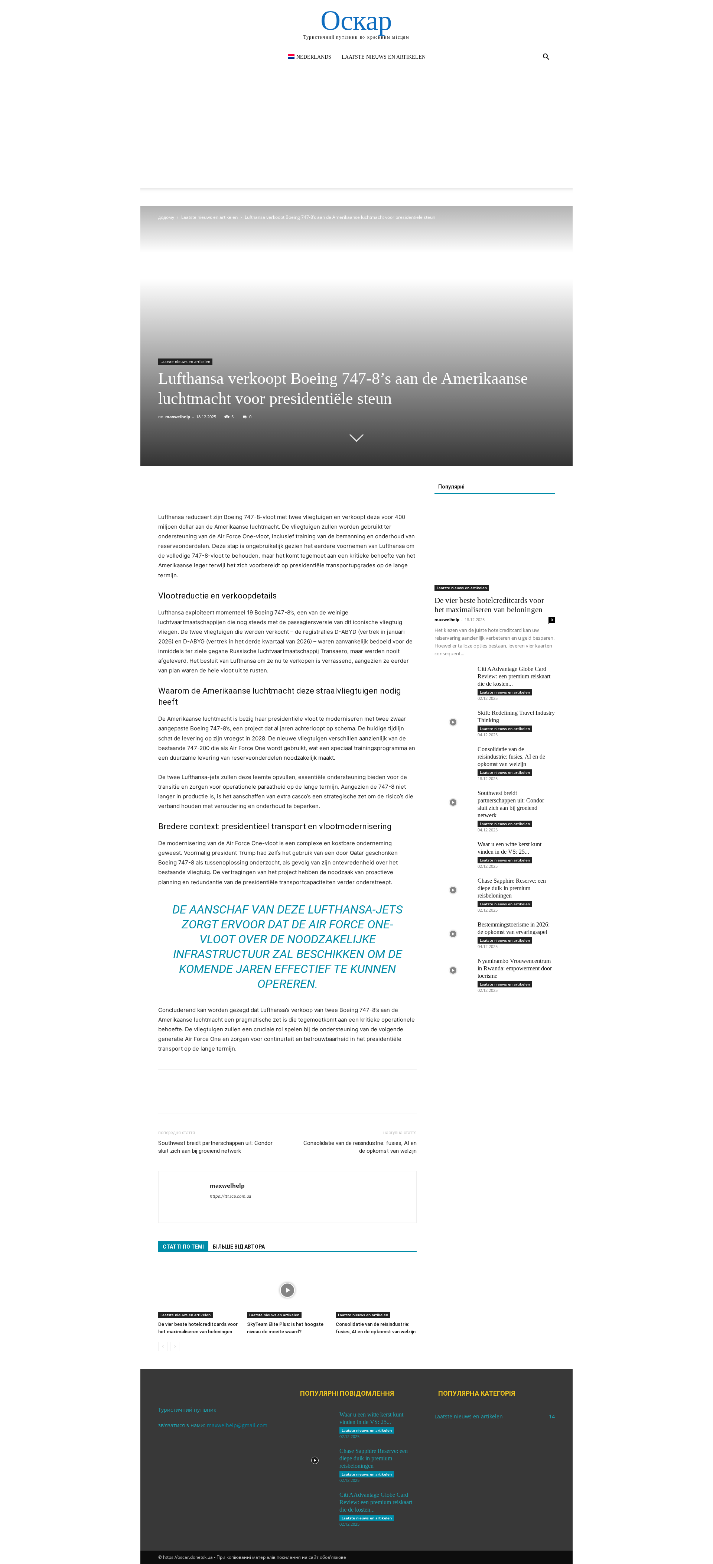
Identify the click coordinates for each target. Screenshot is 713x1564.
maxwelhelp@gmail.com (237, 1425)
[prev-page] (162, 1346)
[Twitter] (182, 491)
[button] (546, 57)
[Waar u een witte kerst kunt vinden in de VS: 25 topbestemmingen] (453, 854)
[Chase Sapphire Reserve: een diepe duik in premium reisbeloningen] (453, 890)
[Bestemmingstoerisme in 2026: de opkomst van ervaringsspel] (453, 934)
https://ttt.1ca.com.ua (230, 1196)
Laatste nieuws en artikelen (384, 57)
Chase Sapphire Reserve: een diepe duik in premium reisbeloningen (512, 888)
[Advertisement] (356, 136)
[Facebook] (165, 491)
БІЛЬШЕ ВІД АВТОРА (239, 1247)
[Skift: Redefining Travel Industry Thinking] (453, 722)
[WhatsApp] (216, 491)
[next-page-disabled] (174, 1346)
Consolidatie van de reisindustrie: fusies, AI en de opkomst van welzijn (360, 1147)
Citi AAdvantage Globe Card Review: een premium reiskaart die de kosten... (514, 676)
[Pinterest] (199, 491)
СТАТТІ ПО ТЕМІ (183, 1247)
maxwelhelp (177, 416)
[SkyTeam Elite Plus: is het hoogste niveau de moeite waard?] (287, 1290)
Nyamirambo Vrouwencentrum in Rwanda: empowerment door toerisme (515, 968)
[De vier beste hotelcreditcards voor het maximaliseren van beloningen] (198, 1290)
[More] (234, 491)
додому (166, 217)
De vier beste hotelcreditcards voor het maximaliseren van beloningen (489, 605)
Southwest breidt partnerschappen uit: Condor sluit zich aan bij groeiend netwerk (215, 1147)
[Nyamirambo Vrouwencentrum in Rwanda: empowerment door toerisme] (453, 970)
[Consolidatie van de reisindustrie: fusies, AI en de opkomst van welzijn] (376, 1290)
